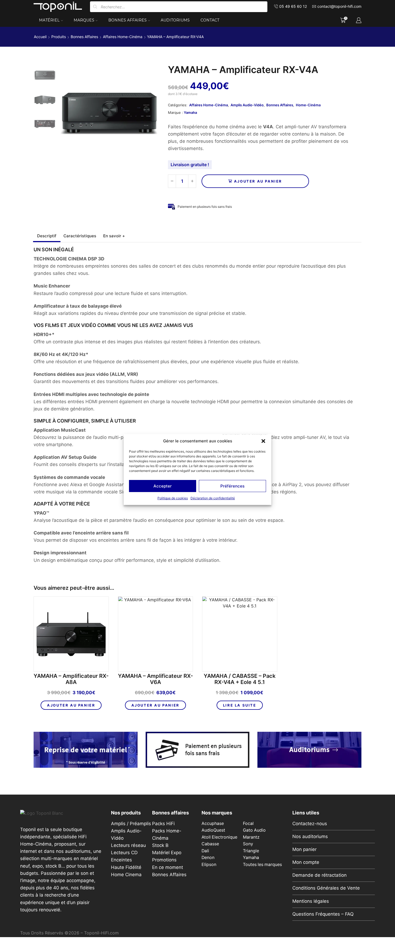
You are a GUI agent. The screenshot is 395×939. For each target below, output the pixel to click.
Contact (209, 20)
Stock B (160, 845)
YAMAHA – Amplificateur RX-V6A (155, 679)
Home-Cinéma (308, 105)
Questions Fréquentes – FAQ (323, 914)
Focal (248, 823)
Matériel (49, 20)
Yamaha (190, 112)
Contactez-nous (309, 823)
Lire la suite (239, 705)
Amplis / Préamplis (131, 823)
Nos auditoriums (310, 836)
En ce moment (167, 867)
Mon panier (304, 849)
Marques (84, 20)
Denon (208, 857)
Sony (248, 843)
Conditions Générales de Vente (326, 888)
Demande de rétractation (319, 875)
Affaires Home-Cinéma (122, 36)
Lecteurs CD (124, 852)
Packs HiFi (163, 823)
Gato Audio (254, 830)
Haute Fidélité (126, 867)
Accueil (40, 36)
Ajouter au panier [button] (71, 705)
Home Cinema (126, 874)
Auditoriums (175, 20)
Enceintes (121, 859)
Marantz (251, 837)
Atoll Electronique (219, 837)
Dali (205, 850)
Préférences (232, 486)
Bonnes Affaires (127, 20)
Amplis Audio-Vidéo (247, 105)
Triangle (251, 850)
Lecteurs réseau (128, 845)
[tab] (46, 236)
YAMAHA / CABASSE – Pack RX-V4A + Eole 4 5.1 (239, 679)
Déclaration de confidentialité (213, 498)
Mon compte (305, 862)
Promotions (164, 859)
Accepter (162, 486)
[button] (263, 441)
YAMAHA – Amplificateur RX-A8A (71, 679)
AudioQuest (213, 830)
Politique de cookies (172, 498)
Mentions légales (310, 901)
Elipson (209, 864)
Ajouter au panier (258, 181)
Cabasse (210, 843)
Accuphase (213, 823)
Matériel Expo (166, 852)
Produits (58, 36)
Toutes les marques (262, 864)
